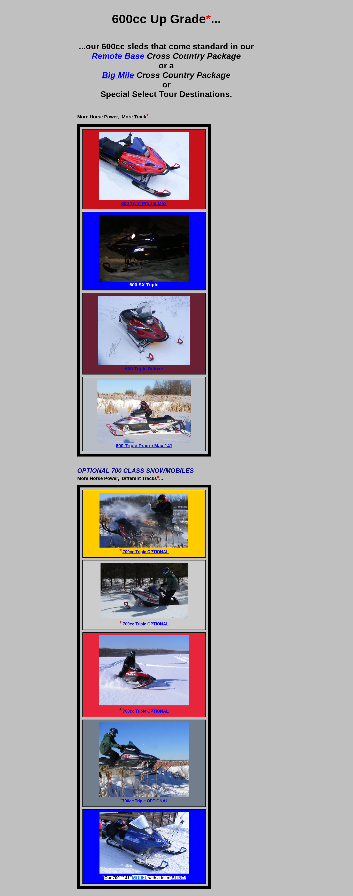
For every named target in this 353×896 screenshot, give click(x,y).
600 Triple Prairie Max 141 (144, 445)
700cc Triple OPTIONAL (146, 552)
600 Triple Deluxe (144, 368)
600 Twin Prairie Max (144, 203)
